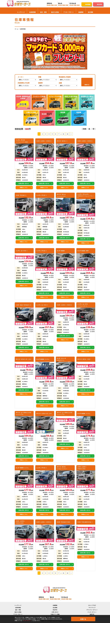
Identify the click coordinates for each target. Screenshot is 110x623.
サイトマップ (92, 607)
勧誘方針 (92, 614)
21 (63, 134)
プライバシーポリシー (92, 610)
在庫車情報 (32, 12)
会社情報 (90, 12)
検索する (87, 85)
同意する (83, 619)
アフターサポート (68, 12)
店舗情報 (80, 12)
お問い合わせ (55, 612)
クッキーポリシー (92, 612)
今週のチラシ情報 (55, 614)
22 (67, 134)
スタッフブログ (92, 605)
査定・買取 (43, 12)
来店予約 (55, 610)
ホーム (16, 29)
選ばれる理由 (55, 12)
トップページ (21, 12)
